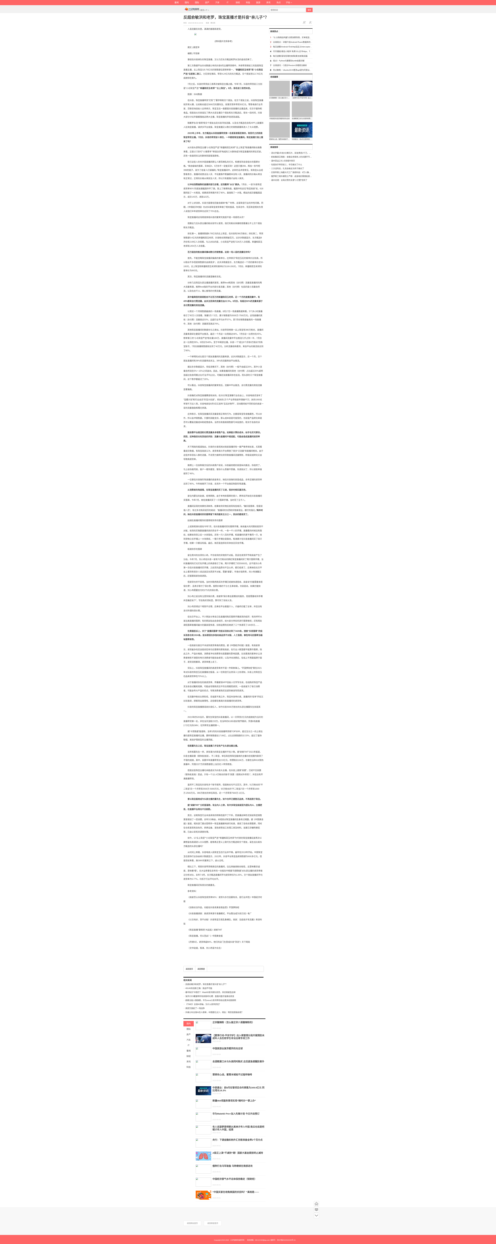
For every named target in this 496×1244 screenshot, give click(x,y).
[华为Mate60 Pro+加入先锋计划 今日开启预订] (203, 1116)
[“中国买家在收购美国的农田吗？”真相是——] (203, 1195)
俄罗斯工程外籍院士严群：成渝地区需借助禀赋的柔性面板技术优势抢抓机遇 (304, 176)
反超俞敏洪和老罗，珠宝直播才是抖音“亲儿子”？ (206, 984)
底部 (316, 1215)
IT (227, 2)
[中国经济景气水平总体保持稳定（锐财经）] (203, 1182)
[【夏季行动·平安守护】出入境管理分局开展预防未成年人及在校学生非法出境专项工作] (203, 1038)
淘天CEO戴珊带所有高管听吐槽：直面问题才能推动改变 (209, 996)
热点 (279, 2)
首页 (202, 10)
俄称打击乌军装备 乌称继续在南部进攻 (232, 1166)
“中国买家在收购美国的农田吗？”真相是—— (235, 1192)
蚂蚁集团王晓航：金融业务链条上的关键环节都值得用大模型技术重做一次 (303, 157)
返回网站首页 (192, 1223)
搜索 (309, 10)
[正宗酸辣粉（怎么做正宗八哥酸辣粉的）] (203, 1025)
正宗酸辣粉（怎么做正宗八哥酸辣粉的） (233, 1022)
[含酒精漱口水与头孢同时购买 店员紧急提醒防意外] (203, 1064)
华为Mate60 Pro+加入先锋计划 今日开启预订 (235, 1113)
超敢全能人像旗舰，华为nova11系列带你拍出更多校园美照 (210, 1000)
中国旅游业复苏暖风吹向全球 (227, 1048)
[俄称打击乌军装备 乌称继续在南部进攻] (203, 1169)
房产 (207, 2)
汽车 (217, 2)
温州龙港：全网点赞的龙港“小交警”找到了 (289, 180)
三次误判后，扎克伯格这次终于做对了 (287, 168)
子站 (288, 2)
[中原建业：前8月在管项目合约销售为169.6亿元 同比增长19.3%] (203, 1090)
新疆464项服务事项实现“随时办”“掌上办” (234, 1100)
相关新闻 (187, 980)
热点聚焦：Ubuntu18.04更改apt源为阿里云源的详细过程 (297, 70)
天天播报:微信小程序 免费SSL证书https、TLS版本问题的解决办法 (301, 51)
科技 (248, 2)
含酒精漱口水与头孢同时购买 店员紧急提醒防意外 (238, 1061)
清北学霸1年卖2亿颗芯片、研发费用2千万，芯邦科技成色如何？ (299, 153)
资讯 (268, 2)
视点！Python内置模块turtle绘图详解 (288, 61)
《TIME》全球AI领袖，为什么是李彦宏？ (203, 1004)
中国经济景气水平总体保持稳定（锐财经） (234, 1179)
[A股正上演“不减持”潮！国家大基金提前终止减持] (203, 1156)
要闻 (177, 2)
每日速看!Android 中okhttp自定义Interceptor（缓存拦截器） (298, 47)
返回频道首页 (212, 1223)
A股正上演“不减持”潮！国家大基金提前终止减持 (237, 1153)
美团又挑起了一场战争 (195, 1008)
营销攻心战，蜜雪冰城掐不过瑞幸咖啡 (232, 1074)
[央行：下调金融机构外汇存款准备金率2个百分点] (203, 1142)
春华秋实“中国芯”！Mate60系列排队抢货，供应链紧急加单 (210, 992)
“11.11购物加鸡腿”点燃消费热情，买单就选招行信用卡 (296, 37)
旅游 (258, 2)
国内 (187, 2)
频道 (316, 1209)
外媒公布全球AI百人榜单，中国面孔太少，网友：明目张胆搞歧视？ (214, 1012)
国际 (197, 2)
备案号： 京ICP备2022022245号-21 (283, 1240)
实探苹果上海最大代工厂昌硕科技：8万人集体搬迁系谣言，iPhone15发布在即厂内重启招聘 (310, 172)
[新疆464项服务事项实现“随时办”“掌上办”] (203, 1103)
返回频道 (201, 969)
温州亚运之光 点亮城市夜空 (283, 161)
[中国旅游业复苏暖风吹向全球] (203, 1051)
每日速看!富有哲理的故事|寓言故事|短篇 (290, 56)
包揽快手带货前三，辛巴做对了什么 (286, 164)
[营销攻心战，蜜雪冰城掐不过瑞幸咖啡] (203, 1077)
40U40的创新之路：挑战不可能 (198, 988)
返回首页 (189, 969)
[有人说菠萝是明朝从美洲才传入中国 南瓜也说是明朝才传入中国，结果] (203, 1129)
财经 (238, 2)
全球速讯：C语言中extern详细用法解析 (290, 65)
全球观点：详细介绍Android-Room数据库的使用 (293, 42)
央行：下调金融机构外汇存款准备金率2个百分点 (237, 1140)
